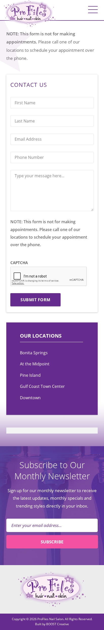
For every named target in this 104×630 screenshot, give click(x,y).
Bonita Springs (34, 353)
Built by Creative (52, 624)
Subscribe (52, 541)
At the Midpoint (34, 364)
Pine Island (30, 375)
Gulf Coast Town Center (42, 386)
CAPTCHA (19, 262)
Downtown (30, 397)
